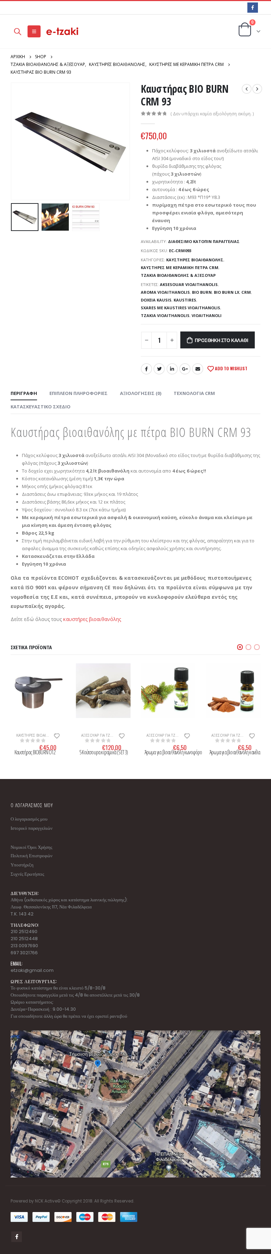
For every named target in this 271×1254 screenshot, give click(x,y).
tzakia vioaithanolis (165, 315)
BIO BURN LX (226, 292)
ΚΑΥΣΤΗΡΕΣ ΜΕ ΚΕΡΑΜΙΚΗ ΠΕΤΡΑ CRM (179, 267)
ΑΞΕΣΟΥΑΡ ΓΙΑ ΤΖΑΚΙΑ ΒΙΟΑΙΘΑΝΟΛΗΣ (113, 735)
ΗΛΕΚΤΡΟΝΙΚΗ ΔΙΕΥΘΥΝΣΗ (197, 369)
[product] (38, 690)
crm (246, 292)
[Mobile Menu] (34, 31)
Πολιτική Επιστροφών (32, 855)
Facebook (146, 369)
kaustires (185, 300)
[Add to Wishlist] (57, 735)
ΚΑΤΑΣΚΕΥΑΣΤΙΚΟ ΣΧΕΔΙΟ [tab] (41, 406)
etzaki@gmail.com (32, 970)
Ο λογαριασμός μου (29, 819)
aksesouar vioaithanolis (189, 284)
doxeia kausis (156, 300)
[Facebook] (252, 7)
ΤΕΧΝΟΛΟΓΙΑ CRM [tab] (194, 393)
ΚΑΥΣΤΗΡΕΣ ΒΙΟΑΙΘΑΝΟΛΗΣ (194, 259)
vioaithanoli (207, 315)
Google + (185, 369)
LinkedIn (172, 369)
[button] (240, 647)
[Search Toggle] (18, 31)
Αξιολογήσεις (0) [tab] (140, 393)
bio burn (202, 292)
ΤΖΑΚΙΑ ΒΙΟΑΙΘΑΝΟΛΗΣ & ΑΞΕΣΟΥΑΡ (178, 275)
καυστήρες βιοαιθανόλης (92, 619)
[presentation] (19, 141)
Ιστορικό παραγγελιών (32, 828)
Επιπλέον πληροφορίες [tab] (78, 393)
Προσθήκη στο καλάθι (221, 339)
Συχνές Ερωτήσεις (27, 874)
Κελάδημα (159, 369)
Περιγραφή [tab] (24, 393)
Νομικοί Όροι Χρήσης (31, 847)
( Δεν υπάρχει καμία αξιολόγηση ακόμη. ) (212, 114)
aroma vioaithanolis (165, 292)
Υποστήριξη (22, 865)
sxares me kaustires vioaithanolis (180, 307)
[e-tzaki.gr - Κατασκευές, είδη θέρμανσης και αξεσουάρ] (62, 31)
